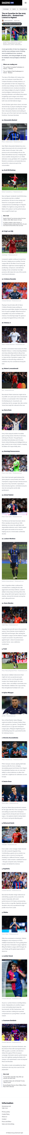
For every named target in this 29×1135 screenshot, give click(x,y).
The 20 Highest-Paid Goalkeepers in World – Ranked (13, 72)
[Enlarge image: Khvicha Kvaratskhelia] (25, 743)
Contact (4, 1119)
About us (4, 1116)
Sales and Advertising (8, 1124)
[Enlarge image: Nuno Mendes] (25, 608)
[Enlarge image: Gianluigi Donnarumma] (25, 456)
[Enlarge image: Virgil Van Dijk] (25, 236)
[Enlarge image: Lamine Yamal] (25, 961)
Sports (14, 9)
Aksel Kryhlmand (8, 20)
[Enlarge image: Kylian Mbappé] (25, 698)
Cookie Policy (6, 1114)
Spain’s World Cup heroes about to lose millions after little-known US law (14, 219)
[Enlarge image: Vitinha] (25, 917)
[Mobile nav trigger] (25, 2)
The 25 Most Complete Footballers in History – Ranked (13, 67)
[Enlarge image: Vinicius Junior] (25, 328)
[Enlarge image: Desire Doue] (25, 787)
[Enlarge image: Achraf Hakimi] (25, 500)
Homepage (6, 9)
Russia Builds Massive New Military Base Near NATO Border (14, 1085)
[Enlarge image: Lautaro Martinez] (25, 544)
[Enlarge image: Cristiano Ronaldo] (25, 284)
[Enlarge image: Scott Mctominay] (25, 175)
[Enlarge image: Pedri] (25, 654)
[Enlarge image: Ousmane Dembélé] (25, 1026)
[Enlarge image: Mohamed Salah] (25, 828)
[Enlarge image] (25, 125)
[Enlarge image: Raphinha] (25, 874)
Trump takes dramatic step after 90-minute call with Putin (13, 1077)
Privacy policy (6, 1111)
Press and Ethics (6, 1121)
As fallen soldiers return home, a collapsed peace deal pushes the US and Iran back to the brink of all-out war (15, 224)
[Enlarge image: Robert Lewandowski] (25, 374)
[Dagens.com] (12, 3)
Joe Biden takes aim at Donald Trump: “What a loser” (14, 1081)
